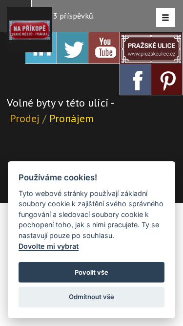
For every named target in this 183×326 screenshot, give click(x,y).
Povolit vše (91, 272)
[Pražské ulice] (151, 48)
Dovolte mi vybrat (49, 246)
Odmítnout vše (91, 297)
